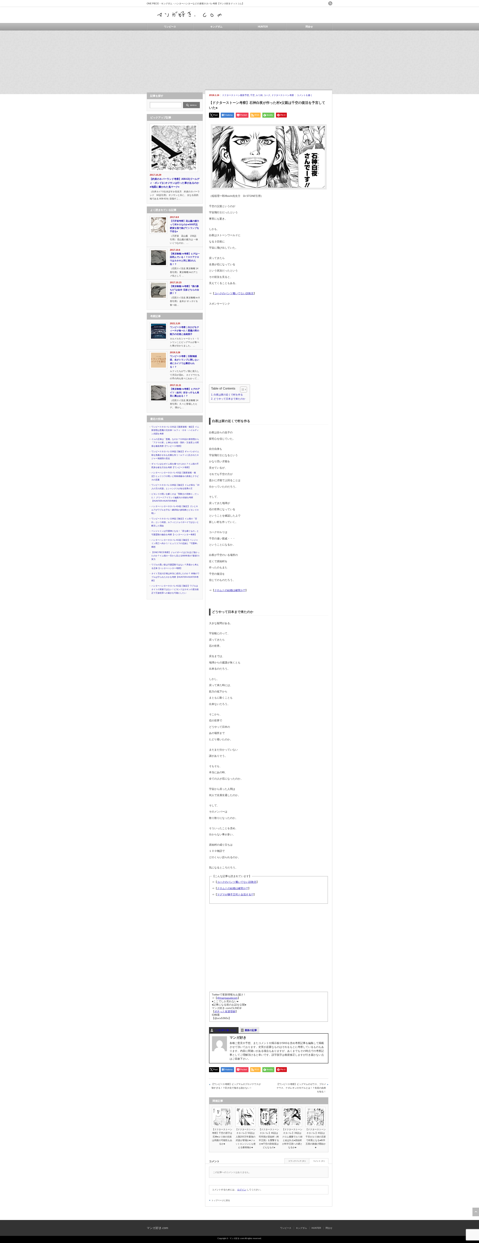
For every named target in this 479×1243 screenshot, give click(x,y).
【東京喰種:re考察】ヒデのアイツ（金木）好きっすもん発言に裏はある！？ (185, 392)
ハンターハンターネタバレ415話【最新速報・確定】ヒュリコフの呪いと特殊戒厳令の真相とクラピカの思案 (175, 476)
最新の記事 (251, 1030)
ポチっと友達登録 (224, 1011)
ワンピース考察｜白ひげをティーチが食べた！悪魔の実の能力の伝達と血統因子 (184, 330)
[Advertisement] (239, 58)
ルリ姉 (259, 95)
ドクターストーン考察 (282, 95)
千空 (252, 95)
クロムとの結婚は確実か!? (229, 590)
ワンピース (170, 26)
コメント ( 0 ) (318, 1161)
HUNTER (263, 26)
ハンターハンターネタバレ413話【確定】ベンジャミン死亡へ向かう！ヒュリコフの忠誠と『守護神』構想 (175, 543)
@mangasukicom (227, 997)
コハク (267, 95)
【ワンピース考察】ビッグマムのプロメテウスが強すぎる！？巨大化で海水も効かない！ (236, 1086)
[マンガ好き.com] (190, 19)
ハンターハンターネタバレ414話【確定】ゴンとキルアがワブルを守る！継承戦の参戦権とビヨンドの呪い (175, 509)
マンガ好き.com (157, 1228)
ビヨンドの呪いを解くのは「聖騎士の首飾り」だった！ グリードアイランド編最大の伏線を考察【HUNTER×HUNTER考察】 (175, 497)
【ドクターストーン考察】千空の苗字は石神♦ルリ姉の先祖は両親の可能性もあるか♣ (222, 1136)
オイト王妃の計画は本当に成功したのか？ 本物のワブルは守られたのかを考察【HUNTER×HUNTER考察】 (175, 576)
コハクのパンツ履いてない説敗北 (234, 293)
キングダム (216, 26)
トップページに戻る (220, 1200)
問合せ (309, 26)
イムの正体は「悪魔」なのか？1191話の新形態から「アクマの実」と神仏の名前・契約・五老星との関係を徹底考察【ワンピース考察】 (175, 442)
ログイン (241, 1189)
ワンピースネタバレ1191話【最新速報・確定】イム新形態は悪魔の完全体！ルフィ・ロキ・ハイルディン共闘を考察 (175, 430)
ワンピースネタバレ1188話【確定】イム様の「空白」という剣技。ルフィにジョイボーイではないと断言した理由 (175, 522)
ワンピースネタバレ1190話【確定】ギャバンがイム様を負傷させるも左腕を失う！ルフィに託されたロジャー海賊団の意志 (175, 454)
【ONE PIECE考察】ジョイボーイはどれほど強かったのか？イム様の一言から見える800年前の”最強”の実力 (175, 555)
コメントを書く (304, 95)
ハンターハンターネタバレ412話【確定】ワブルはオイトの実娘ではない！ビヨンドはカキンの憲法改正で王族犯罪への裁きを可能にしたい (175, 589)
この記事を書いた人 (225, 1030)
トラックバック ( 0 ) (296, 1161)
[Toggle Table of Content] (241, 389)
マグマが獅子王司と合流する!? (235, 894)
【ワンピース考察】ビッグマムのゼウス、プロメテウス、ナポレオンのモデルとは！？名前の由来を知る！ (301, 1088)
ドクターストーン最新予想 (235, 95)
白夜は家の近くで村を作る (228, 394)
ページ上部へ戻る (475, 1212)
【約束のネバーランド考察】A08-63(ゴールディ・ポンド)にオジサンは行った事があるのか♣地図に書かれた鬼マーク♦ (174, 183)
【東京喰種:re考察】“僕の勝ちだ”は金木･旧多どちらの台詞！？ (184, 289)
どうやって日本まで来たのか (229, 399)
